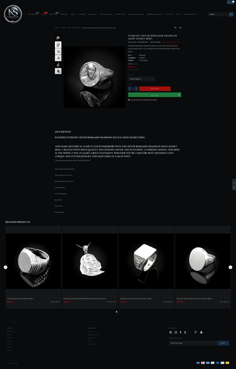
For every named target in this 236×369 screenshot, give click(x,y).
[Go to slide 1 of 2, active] (116, 312)
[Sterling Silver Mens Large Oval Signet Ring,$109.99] (203, 261)
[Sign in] (228, 2)
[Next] (179, 28)
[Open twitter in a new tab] (190, 332)
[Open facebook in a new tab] (180, 332)
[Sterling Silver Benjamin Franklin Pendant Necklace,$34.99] (90, 261)
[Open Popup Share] (179, 94)
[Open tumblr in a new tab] (185, 332)
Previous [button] (5, 267)
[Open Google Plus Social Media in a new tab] (196, 332)
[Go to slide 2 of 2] (119, 312)
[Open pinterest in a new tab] (170, 332)
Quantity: (131, 84)
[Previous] (176, 28)
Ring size (131, 74)
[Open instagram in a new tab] (176, 332)
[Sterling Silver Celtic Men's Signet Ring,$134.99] (146, 261)
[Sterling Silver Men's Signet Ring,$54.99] (33, 261)
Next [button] (230, 267)
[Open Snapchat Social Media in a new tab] (201, 332)
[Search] (231, 14)
